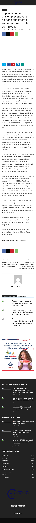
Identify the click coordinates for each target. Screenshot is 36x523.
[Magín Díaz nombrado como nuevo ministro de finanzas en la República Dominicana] (6, 312)
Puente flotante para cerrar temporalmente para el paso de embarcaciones (22, 303)
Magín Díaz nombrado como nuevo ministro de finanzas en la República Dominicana (22, 312)
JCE (17, 240)
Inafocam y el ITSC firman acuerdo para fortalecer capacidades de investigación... (23, 442)
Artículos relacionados (9, 296)
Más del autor (22, 296)
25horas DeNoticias (9, 29)
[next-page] (6, 330)
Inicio (3, 7)
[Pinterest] (12, 34)
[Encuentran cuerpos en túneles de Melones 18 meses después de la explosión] (6, 400)
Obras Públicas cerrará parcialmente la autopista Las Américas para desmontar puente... (23, 390)
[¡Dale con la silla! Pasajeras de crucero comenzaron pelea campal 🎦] (6, 433)
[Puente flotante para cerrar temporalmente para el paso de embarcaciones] (6, 303)
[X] (8, 34)
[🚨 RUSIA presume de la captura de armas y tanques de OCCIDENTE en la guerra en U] (6, 424)
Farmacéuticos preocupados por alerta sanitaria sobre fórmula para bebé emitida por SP (26, 265)
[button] (3, 2)
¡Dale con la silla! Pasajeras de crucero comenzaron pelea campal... (22, 432)
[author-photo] (18, 284)
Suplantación (23, 240)
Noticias (9, 7)
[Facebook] (4, 34)
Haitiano (12, 240)
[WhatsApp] (16, 34)
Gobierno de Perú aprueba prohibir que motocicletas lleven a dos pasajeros (10, 264)
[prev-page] (3, 330)
